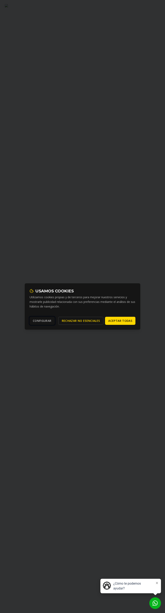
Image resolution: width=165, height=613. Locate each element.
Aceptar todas (120, 321)
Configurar (42, 321)
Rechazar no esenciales (81, 321)
